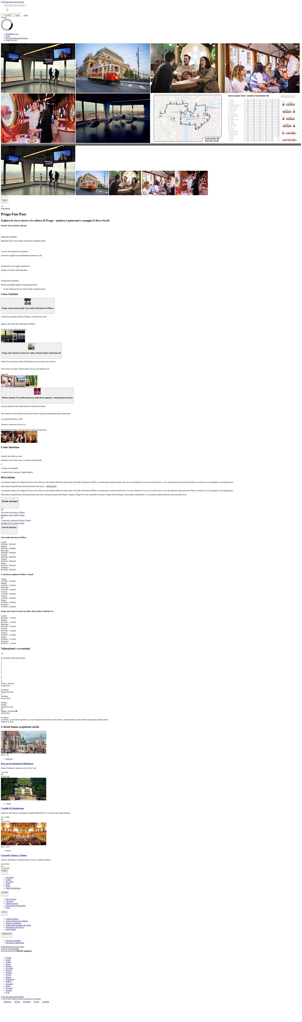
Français (9, 973)
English (8, 958)
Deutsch (9, 966)
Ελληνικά (9, 968)
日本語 (8, 982)
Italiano (8, 977)
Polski (8, 986)
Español (9, 970)
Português (9, 984)
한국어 (8, 975)
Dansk (8, 964)
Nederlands (10, 979)
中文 (7, 993)
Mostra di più (51, 486)
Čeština (8, 962)
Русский (9, 988)
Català (8, 960)
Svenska (9, 990)
